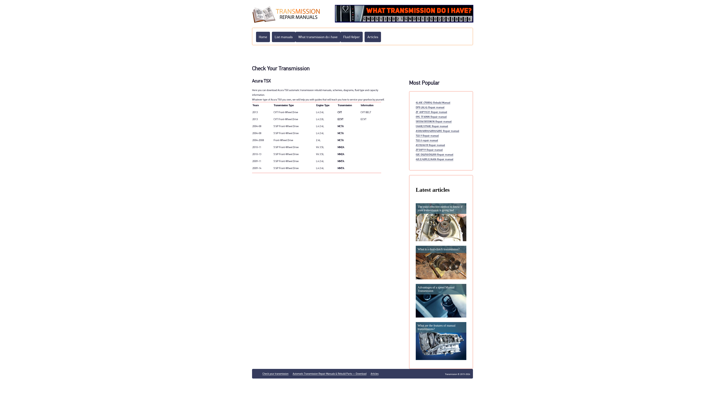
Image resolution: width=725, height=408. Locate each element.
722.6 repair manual (427, 140)
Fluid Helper (351, 37)
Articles (372, 37)
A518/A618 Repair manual (430, 145)
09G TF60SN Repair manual (431, 116)
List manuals (284, 37)
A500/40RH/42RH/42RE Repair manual (437, 130)
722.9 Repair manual (427, 135)
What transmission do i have (318, 37)
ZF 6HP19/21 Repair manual (431, 112)
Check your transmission (275, 373)
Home (263, 37)
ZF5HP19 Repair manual (429, 149)
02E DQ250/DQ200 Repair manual (434, 154)
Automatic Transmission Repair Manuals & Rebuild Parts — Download (329, 373)
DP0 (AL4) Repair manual (430, 107)
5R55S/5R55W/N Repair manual (434, 121)
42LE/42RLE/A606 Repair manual (434, 159)
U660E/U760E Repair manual (432, 126)
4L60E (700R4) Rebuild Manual (433, 102)
